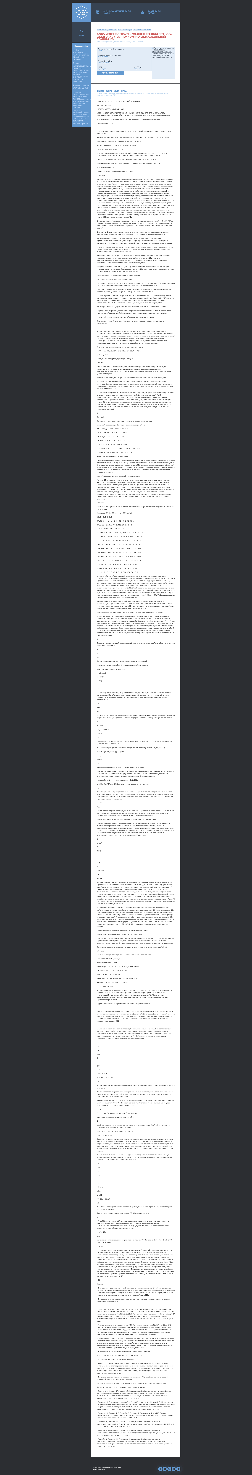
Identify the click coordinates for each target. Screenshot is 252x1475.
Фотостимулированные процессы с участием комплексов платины (81, 87)
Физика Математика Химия (81, 12)
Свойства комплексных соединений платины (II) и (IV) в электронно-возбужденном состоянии (81, 54)
